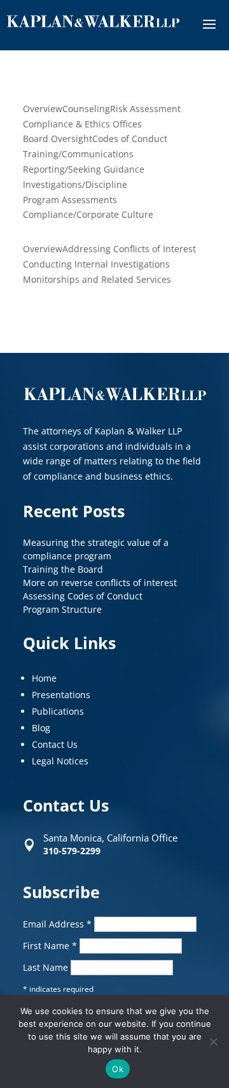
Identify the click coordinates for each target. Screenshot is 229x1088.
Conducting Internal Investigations (96, 264)
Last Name (47, 967)
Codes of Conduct (129, 138)
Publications (58, 711)
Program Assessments (70, 200)
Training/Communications (78, 154)
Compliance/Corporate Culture (88, 214)
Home (44, 678)
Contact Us (55, 744)
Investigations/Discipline (75, 184)
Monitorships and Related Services (97, 279)
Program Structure (62, 609)
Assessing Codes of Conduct (82, 596)
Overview (42, 109)
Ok (117, 1069)
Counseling (86, 109)
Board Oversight (57, 138)
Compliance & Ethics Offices (82, 124)
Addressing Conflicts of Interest (129, 249)
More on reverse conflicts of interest (100, 582)
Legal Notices (60, 761)
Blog (41, 728)
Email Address (57, 924)
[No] (213, 1041)
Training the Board (63, 569)
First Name (50, 946)
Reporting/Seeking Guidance (83, 169)
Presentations (61, 695)
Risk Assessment (145, 109)
